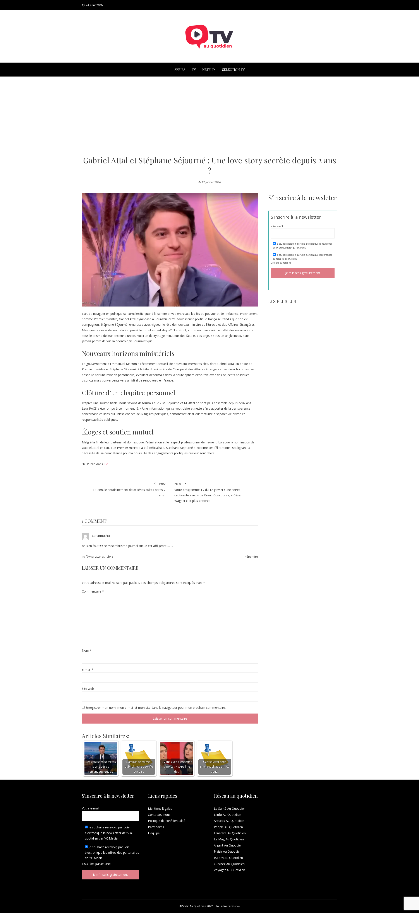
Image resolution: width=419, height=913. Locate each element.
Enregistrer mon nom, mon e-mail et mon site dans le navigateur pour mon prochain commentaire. (156, 707)
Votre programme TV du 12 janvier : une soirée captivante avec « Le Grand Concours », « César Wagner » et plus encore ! (208, 492)
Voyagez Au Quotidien (229, 870)
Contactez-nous (159, 815)
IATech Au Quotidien (228, 858)
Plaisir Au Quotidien (227, 851)
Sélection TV (233, 69)
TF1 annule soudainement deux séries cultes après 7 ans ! (128, 489)
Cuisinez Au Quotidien (229, 864)
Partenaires (156, 827)
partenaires (285, 262)
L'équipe (154, 833)
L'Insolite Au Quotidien (230, 833)
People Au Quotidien (228, 827)
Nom (87, 650)
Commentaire (93, 591)
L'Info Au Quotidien (227, 815)
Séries (180, 69)
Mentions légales (160, 808)
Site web (88, 688)
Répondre (251, 557)
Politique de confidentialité (166, 821)
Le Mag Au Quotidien (229, 839)
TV (194, 69)
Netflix (209, 69)
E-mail (87, 670)
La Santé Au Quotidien (230, 808)
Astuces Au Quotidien (229, 821)
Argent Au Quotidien (228, 845)
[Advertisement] (209, 115)
